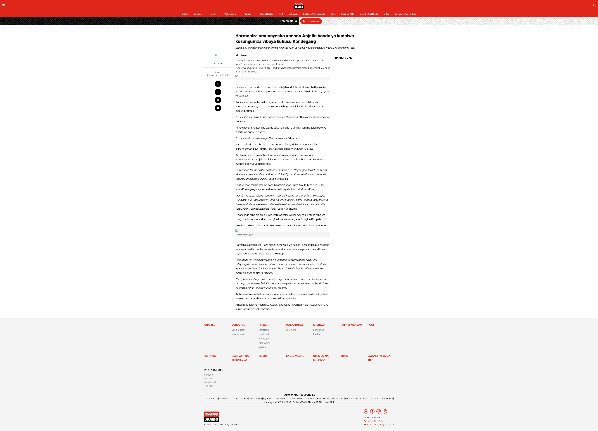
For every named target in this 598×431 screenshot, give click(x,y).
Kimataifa (264, 329)
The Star (208, 385)
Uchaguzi (293, 13)
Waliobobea (230, 13)
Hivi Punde (264, 334)
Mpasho (208, 374)
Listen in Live (313, 21)
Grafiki (185, 13)
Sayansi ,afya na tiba (405, 13)
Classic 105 (210, 382)
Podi (281, 13)
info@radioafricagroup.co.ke (380, 424)
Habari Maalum (266, 13)
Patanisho (291, 329)
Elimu (333, 13)
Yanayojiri (264, 338)
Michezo (248, 13)
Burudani (198, 13)
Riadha (316, 334)
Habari (213, 13)
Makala (262, 347)
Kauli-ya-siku (347, 13)
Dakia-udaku (238, 329)
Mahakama (264, 342)
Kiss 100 (208, 378)
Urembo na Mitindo (369, 13)
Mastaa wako (238, 334)
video (386, 13)
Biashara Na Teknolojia (314, 13)
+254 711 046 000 (375, 420)
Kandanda (318, 329)
